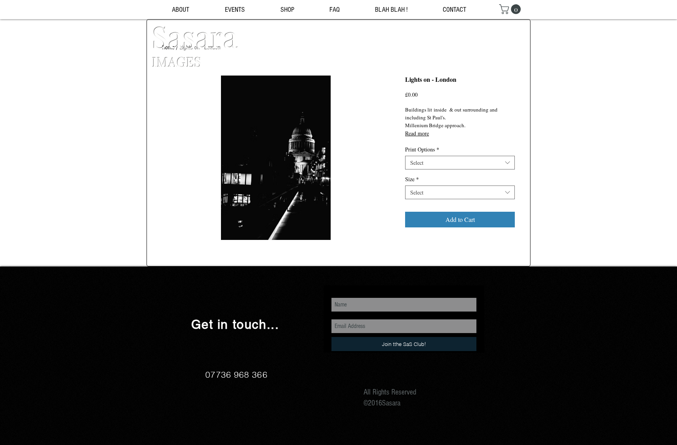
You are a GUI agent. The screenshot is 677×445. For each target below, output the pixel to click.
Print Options (422, 149)
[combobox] (460, 162)
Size (412, 179)
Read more (417, 133)
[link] (511, 9)
